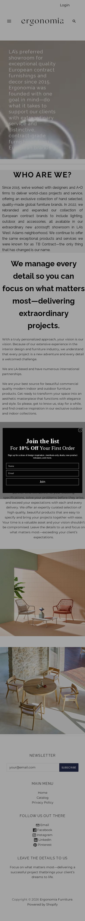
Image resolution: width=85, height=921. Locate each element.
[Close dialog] (80, 430)
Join (42, 482)
